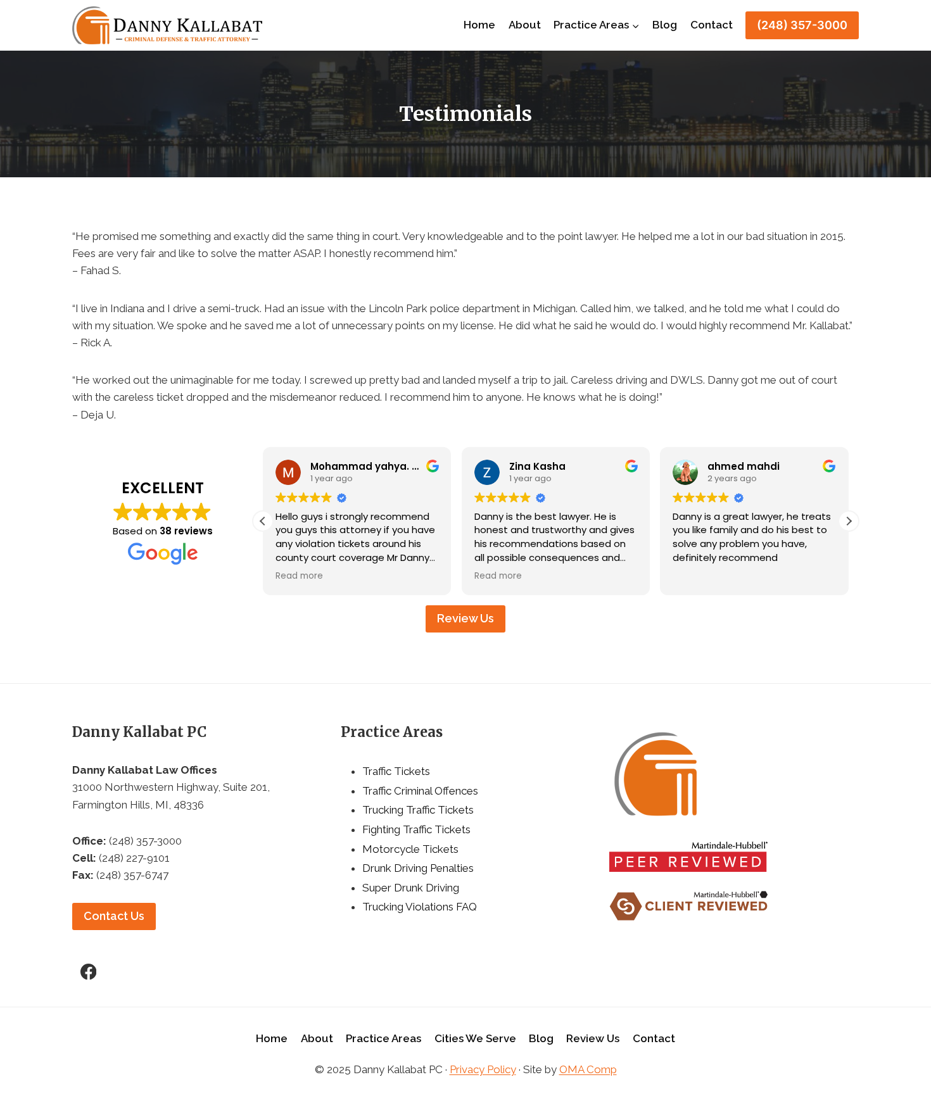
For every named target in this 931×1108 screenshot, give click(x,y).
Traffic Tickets (396, 771)
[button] (848, 521)
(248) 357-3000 (802, 25)
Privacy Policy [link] (483, 1069)
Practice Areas (383, 1038)
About (525, 24)
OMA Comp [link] (588, 1069)
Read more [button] (299, 576)
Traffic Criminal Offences (420, 790)
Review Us (465, 618)
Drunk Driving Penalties (418, 868)
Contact (711, 24)
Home (479, 24)
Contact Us (114, 915)
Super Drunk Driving (410, 887)
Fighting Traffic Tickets (416, 829)
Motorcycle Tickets (410, 849)
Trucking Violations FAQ (419, 906)
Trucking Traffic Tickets (418, 809)
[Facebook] (88, 971)
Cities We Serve (475, 1038)
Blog (664, 24)
